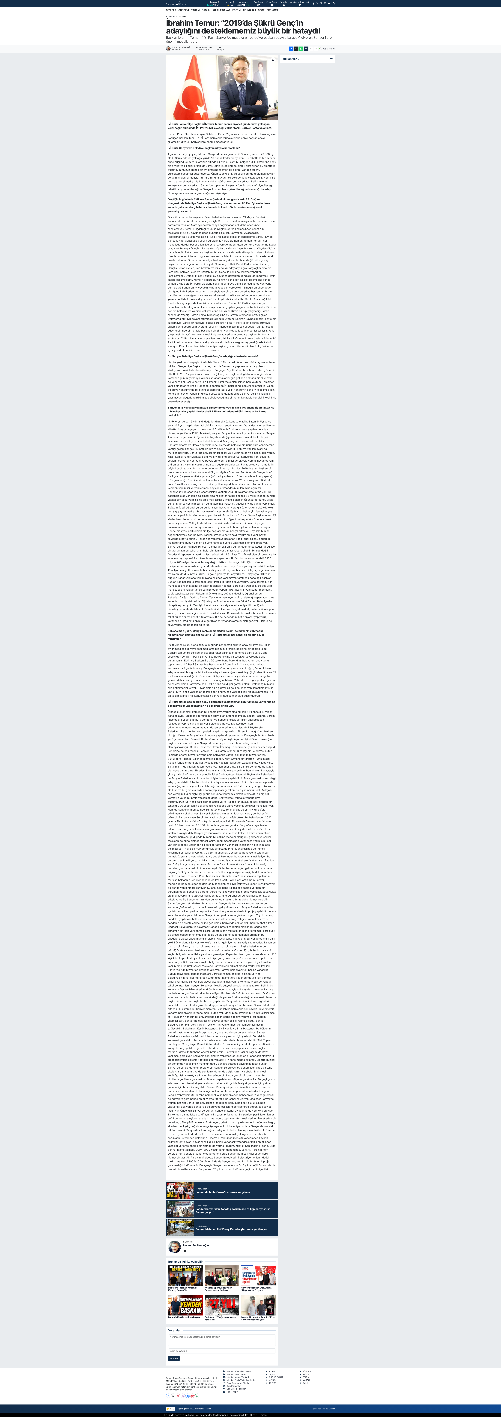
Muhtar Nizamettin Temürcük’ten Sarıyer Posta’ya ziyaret (258, 1318)
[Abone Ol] (327, 48)
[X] (173, 1396)
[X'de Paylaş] (296, 49)
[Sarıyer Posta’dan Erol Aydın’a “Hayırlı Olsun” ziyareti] (258, 1275)
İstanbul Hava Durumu (237, 1374)
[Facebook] (168, 1396)
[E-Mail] (185, 1251)
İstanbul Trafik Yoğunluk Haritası (242, 1380)
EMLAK (306, 1383)
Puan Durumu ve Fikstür (238, 1383)
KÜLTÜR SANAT (221, 10)
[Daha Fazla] (306, 49)
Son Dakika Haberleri (236, 1389)
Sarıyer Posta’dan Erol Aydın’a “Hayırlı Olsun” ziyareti (256, 1289)
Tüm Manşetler (234, 1386)
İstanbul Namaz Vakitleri (238, 1377)
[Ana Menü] (333, 10)
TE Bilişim (330, 1409)
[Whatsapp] (197, 1396)
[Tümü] (331, 58)
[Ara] (334, 3)
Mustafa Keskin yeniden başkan (184, 1317)
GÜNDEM (183, 10)
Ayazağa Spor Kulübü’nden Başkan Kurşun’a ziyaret (218, 1289)
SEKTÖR (272, 1383)
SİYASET (171, 10)
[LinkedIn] (187, 1396)
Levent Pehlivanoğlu (196, 1245)
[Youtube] (192, 1396)
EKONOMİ (272, 10)
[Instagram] (183, 1396)
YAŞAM (195, 10)
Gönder (174, 1358)
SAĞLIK (206, 10)
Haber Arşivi (232, 1392)
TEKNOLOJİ (249, 10)
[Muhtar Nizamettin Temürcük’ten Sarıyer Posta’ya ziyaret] (258, 1305)
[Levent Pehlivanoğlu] (174, 1247)
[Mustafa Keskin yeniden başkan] (185, 1305)
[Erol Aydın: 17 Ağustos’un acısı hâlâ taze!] (222, 1305)
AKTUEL (272, 1380)
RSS (172, 1409)
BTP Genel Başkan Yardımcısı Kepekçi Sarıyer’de (183, 1289)
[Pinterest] (178, 1396)
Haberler (170, 16)
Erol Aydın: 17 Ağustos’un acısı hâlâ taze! (220, 1318)
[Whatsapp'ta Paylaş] (301, 49)
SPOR (261, 10)
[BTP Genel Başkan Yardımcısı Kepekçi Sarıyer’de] (185, 1275)
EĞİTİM (236, 10)
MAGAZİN (307, 1380)
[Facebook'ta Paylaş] (291, 49)
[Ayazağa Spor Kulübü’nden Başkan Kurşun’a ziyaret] (222, 1275)
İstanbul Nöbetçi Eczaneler (239, 1371)
